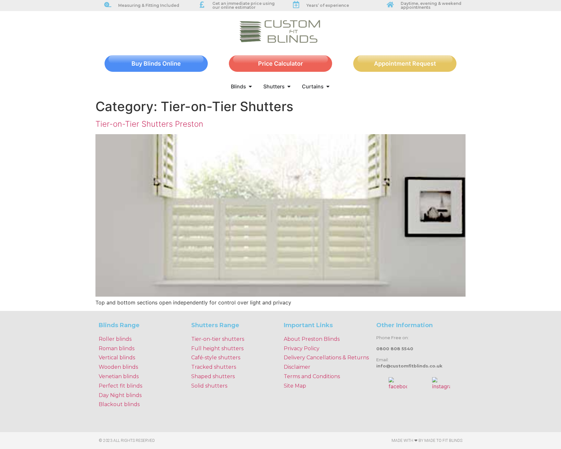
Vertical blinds (117, 357)
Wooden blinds (118, 367)
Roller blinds (115, 339)
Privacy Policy (301, 348)
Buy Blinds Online (156, 63)
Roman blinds (116, 348)
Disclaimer (297, 367)
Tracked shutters (213, 367)
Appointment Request (405, 63)
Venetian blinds (119, 376)
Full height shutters (217, 348)
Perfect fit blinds (120, 386)
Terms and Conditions (312, 376)
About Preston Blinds (312, 339)
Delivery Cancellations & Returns (326, 357)
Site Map (295, 386)
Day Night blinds (120, 395)
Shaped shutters (213, 376)
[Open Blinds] (250, 86)
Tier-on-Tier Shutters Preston (149, 124)
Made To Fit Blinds (443, 440)
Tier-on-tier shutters (217, 339)
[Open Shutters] (289, 86)
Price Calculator (280, 63)
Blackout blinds (119, 404)
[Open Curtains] (327, 86)
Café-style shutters (215, 357)
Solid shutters (209, 386)
